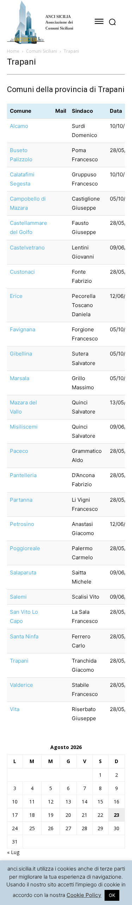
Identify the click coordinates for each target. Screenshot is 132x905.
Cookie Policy (84, 895)
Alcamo (19, 126)
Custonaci (22, 271)
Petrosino (22, 524)
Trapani (19, 660)
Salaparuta (23, 572)
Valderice (21, 685)
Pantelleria (23, 475)
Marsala (19, 378)
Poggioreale (25, 548)
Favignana (22, 329)
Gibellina (21, 353)
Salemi (18, 596)
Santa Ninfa (24, 636)
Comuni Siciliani (41, 51)
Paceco (19, 451)
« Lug (13, 852)
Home (13, 51)
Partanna (21, 499)
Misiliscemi (24, 426)
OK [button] (112, 895)
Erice (16, 296)
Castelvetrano (27, 247)
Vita (14, 709)
